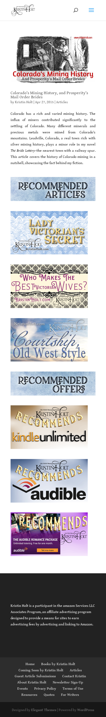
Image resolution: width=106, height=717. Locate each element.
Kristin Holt (24, 102)
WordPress (85, 710)
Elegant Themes (43, 710)
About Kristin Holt (31, 682)
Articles (62, 102)
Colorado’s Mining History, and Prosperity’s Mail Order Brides (49, 95)
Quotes (49, 695)
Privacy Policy (45, 689)
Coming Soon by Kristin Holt (41, 670)
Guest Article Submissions (35, 676)
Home (30, 664)
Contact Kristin (74, 676)
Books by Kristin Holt (58, 664)
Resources (29, 695)
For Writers (70, 695)
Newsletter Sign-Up (68, 682)
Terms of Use (73, 689)
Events (22, 689)
